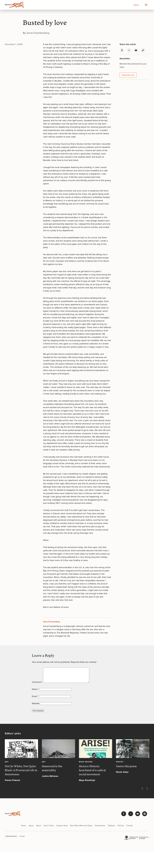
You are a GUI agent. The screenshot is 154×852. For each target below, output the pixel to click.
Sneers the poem (126, 766)
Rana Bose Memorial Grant (81, 825)
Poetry (120, 761)
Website (35, 703)
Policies (120, 825)
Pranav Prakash (12, 780)
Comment (37, 682)
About (38, 825)
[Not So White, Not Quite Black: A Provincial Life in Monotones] (21, 748)
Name (35, 689)
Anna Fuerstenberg (51, 621)
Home (23, 825)
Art (7, 761)
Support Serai (62, 825)
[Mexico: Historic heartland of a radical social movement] (95, 748)
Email (35, 696)
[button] (146, 5)
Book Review (86, 761)
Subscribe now (128, 75)
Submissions (100, 825)
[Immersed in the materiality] (58, 748)
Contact (129, 825)
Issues (136, 5)
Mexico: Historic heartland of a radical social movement (92, 770)
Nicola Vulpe (122, 772)
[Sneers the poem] (132, 748)
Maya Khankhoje (87, 780)
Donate (22, 836)
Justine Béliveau (50, 776)
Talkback (111, 825)
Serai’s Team (49, 825)
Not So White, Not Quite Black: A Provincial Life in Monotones (21, 770)
